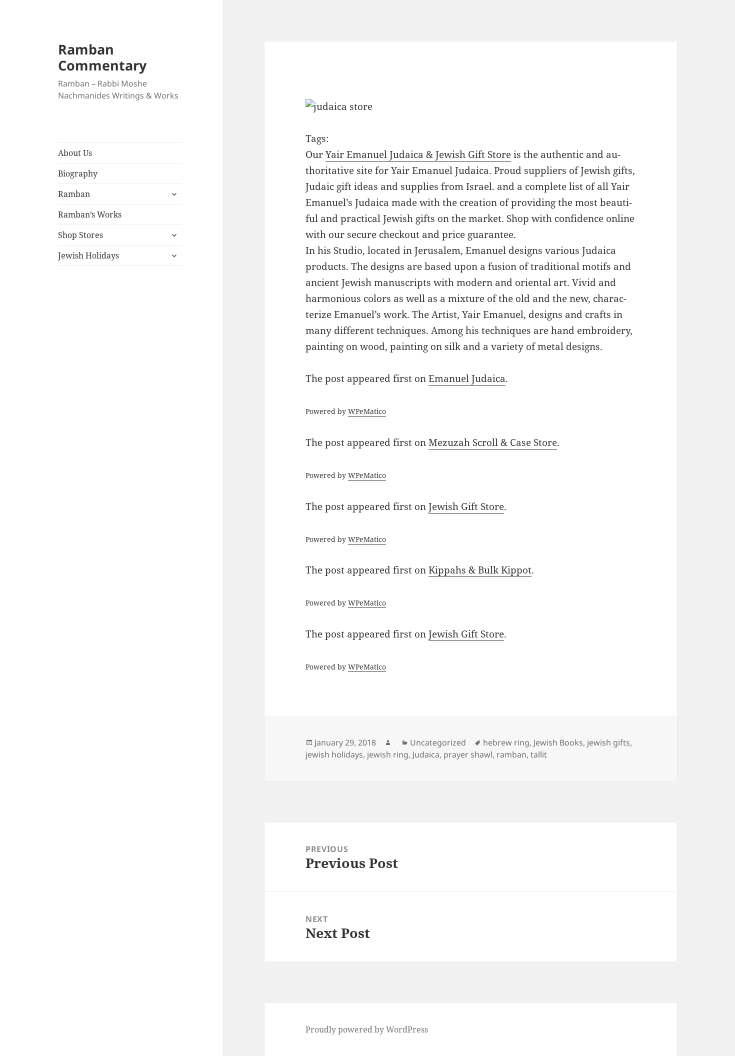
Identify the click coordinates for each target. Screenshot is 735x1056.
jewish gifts (608, 742)
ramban (511, 754)
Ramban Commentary (102, 57)
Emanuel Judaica (467, 378)
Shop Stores (80, 235)
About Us (75, 153)
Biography (78, 173)
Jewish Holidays (88, 255)
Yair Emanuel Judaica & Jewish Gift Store (418, 154)
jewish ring (387, 754)
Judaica (426, 754)
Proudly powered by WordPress (367, 1029)
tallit (538, 754)
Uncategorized (438, 742)
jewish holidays (334, 754)
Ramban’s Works (90, 214)
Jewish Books (558, 742)
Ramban (74, 194)
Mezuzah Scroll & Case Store (492, 442)
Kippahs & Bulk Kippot (480, 570)
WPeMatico (367, 411)
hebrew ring (506, 742)
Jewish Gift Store (466, 506)
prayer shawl (468, 754)
